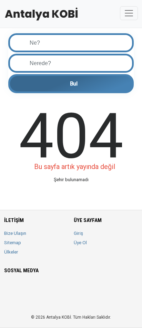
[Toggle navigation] (129, 13)
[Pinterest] (47, 287)
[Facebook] (8, 287)
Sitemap (12, 242)
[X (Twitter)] (18, 287)
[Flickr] (18, 301)
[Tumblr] (8, 301)
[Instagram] (27, 287)
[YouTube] (56, 287)
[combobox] (76, 63)
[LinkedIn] (37, 287)
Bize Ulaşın (15, 233)
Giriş (78, 233)
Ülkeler (11, 252)
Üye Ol (80, 242)
